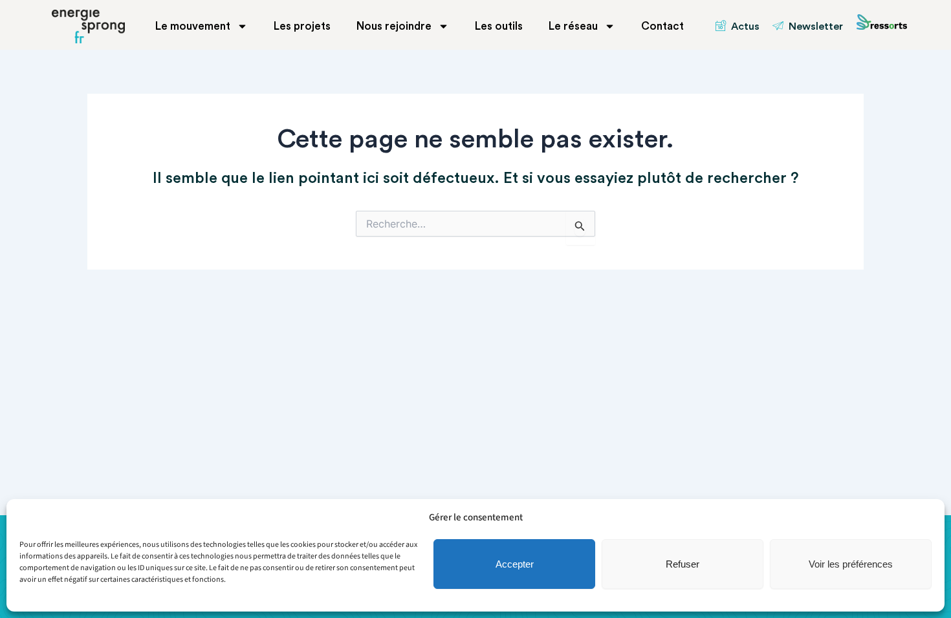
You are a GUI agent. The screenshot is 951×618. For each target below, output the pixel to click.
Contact (662, 26)
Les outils (499, 26)
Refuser (682, 564)
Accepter (515, 564)
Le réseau (573, 26)
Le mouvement (192, 26)
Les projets (302, 26)
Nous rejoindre (394, 26)
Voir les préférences (851, 564)
